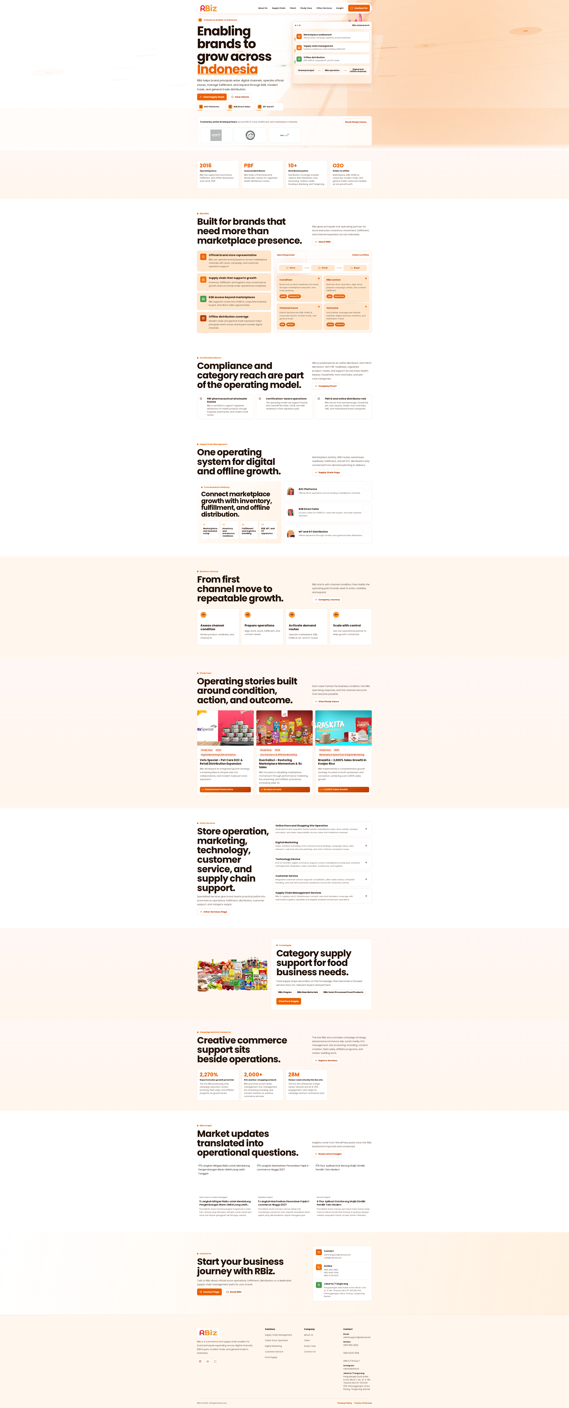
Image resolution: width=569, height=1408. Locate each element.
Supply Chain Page (329, 472)
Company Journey (329, 599)
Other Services (324, 8)
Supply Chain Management (278, 1335)
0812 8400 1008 (331, 1272)
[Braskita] (216, 135)
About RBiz (324, 241)
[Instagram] (208, 1361)
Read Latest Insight (330, 1153)
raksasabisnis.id (351, 1368)
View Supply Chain (213, 96)
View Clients (242, 96)
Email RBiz (236, 1291)
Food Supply (271, 1357)
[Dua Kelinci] (250, 135)
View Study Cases (328, 701)
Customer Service (274, 1351)
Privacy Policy (345, 1403)
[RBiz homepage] (208, 1332)
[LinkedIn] (200, 1361)
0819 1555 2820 (331, 1269)
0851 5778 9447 (331, 1275)
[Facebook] (215, 1361)
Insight (339, 8)
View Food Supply (289, 1001)
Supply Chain (278, 8)
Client (293, 8)
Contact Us (360, 8)
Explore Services (328, 1060)
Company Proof (327, 386)
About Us (262, 8)
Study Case (306, 8)
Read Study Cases (356, 122)
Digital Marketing (273, 1346)
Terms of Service (363, 1403)
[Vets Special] (284, 135)
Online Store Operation (276, 1340)
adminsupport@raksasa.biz (357, 1337)
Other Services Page (215, 911)
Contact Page (211, 1291)
